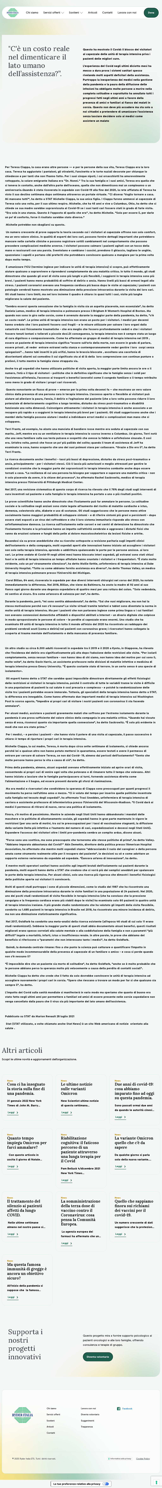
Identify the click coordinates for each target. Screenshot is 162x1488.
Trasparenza (87, 1426)
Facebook (127, 1408)
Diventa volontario (98, 1356)
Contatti (107, 12)
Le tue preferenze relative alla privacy (76, 1483)
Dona (151, 12)
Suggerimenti (87, 1420)
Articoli (92, 12)
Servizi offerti (51, 12)
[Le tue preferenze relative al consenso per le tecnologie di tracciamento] (156, 1482)
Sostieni (74, 12)
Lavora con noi (127, 12)
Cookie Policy (143, 1458)
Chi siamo (32, 12)
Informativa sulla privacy (120, 1459)
